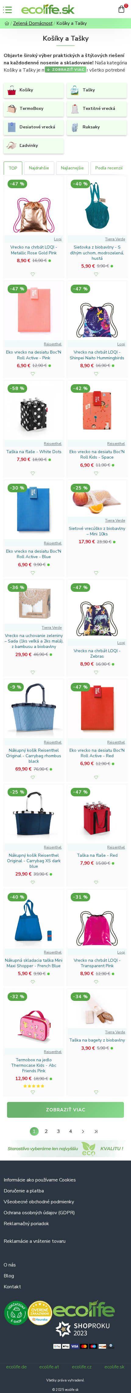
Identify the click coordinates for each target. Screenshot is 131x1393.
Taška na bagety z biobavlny (97, 1040)
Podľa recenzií (108, 168)
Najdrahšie (39, 168)
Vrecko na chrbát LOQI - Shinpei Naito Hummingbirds (97, 355)
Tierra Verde (115, 239)
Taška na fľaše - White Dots (34, 452)
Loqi (58, 239)
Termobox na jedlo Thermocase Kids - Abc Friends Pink (33, 1065)
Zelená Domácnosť (32, 23)
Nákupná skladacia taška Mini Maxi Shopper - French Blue (33, 963)
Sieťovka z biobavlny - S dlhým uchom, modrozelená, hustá (97, 253)
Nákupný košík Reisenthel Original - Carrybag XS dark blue (34, 861)
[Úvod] (7, 23)
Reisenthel (53, 344)
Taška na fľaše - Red (97, 855)
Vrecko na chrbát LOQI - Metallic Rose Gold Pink (33, 250)
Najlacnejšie (72, 168)
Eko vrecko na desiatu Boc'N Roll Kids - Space (97, 454)
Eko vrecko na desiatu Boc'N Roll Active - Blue (33, 554)
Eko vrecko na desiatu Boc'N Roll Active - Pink (33, 355)
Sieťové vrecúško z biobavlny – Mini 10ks (97, 531)
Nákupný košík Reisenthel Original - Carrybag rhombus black (33, 756)
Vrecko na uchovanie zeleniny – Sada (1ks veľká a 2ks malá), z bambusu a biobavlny (34, 641)
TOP (13, 168)
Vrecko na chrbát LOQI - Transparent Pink (97, 963)
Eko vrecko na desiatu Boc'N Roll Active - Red (97, 753)
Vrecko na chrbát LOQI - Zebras (97, 653)
